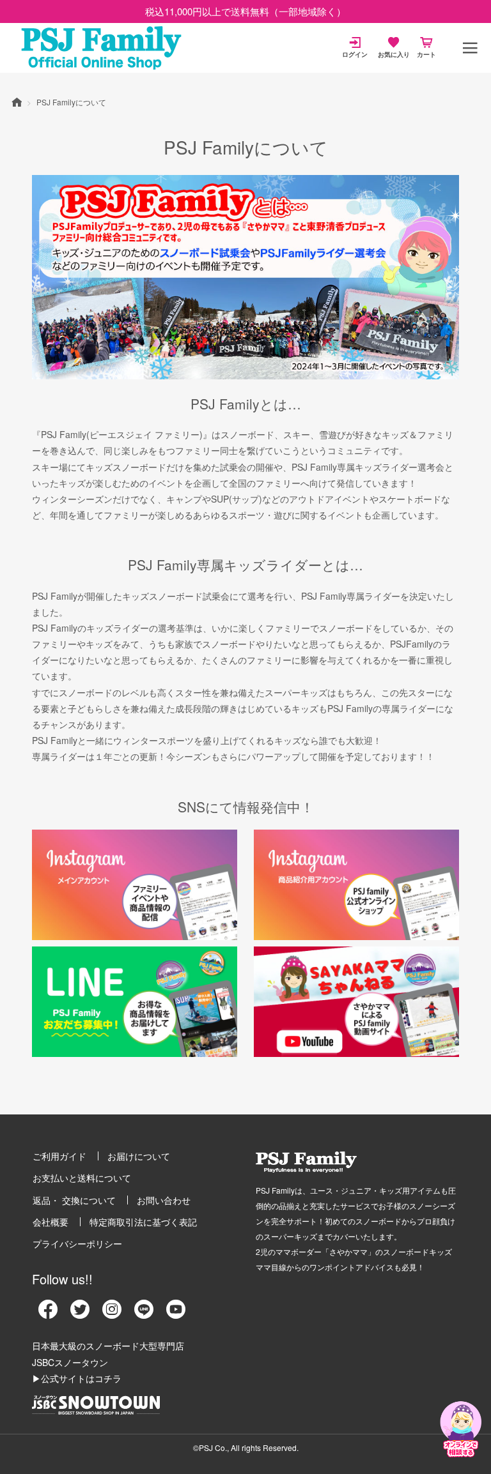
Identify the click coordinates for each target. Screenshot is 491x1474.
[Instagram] (111, 1313)
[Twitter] (80, 1313)
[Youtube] (175, 1313)
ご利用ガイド (59, 1156)
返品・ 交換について (74, 1200)
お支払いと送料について (82, 1177)
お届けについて (138, 1156)
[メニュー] (470, 48)
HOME (17, 101)
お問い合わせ (164, 1200)
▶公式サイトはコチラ (76, 1378)
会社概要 (50, 1221)
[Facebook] (48, 1313)
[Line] (143, 1313)
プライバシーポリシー (77, 1243)
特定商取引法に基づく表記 (143, 1221)
